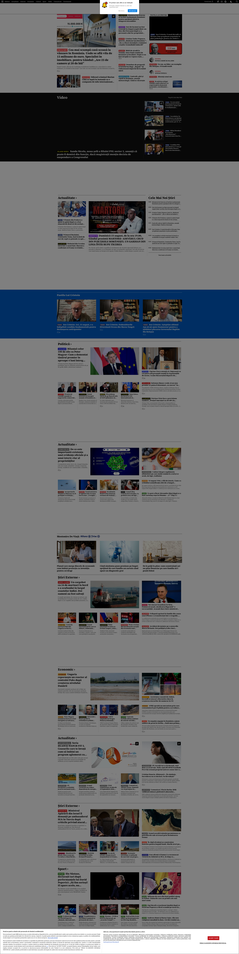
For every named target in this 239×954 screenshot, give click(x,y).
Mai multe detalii (53, 937)
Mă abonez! (132, 11)
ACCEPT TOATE (213, 938)
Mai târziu (121, 11)
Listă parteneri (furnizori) (111, 942)
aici (47, 946)
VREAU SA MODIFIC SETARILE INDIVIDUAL (213, 943)
